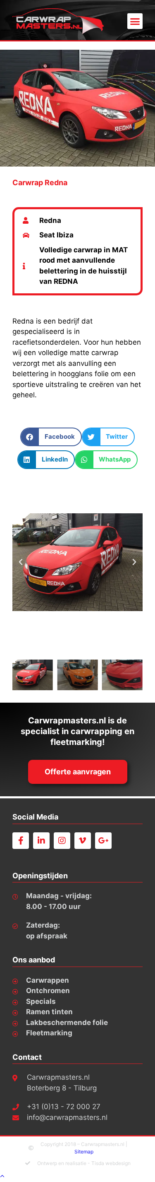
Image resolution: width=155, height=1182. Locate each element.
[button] (135, 21)
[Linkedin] (41, 840)
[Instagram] (62, 840)
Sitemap (83, 1151)
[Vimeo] (82, 840)
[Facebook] (20, 840)
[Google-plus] (103, 840)
